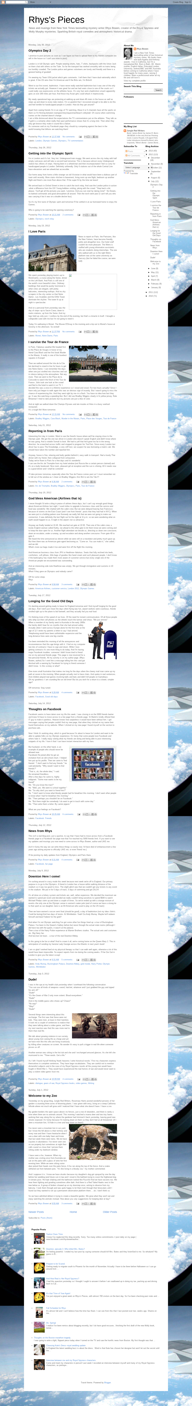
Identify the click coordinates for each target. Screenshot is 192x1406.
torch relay (49, 219)
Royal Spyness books (65, 1083)
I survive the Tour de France (48, 342)
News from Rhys (40, 831)
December (155, 158)
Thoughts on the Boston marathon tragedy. (52, 1338)
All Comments (133, 156)
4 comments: (68, 692)
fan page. (49, 864)
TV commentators (75, 141)
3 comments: (68, 584)
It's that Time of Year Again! (58, 1293)
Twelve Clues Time (54, 1234)
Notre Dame (47, 336)
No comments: (69, 137)
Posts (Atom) (46, 1218)
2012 (151, 154)
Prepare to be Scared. (55, 1264)
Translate (134, 173)
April (153, 276)
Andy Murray (40, 964)
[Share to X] (91, 136)
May (153, 272)
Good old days (51, 697)
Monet (38, 336)
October (155, 168)
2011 (151, 292)
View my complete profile (135, 81)
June (153, 268)
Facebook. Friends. (43, 818)
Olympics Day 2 (39, 50)
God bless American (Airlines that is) (54, 498)
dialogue (39, 1083)
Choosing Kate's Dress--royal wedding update (66, 1345)
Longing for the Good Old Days (50, 601)
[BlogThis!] (88, 136)
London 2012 (73, 588)
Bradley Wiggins (42, 418)
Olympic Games (50, 141)
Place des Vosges (94, 418)
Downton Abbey (72, 964)
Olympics (62, 141)
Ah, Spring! (51, 1323)
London (38, 141)
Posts (130, 151)
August (154, 178)
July (153, 181)
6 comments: (69, 814)
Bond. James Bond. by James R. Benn (143, 133)
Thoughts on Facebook (44, 709)
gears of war (49, 1083)
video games (81, 1083)
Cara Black (55, 418)
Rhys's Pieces (56, 20)
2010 (151, 296)
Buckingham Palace (56, 964)
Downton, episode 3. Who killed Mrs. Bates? (65, 1249)
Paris (56, 336)
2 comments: (69, 215)
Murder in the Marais (70, 418)
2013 (151, 151)
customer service (59, 588)
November (155, 164)
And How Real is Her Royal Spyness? (62, 1278)
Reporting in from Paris (45, 431)
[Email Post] (80, 137)
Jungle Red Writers (136, 131)
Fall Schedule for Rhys (56, 1308)
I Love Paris (36, 231)
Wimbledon (41, 967)
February (155, 284)
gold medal (85, 964)
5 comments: (68, 960)
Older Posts (110, 1211)
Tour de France (109, 418)
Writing (91, 1083)
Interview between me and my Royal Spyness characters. (71, 1360)
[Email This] (85, 136)
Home (73, 1211)
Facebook (39, 697)
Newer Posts (36, 1211)
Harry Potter (96, 964)
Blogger (107, 1382)
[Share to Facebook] (94, 136)
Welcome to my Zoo (42, 1095)
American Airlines (42, 588)
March (154, 280)
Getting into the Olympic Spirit (50, 153)
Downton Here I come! (44, 876)
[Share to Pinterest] (96, 136)
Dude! (32, 979)
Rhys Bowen (142, 49)
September (155, 171)
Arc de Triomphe (42, 486)
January (155, 287)
